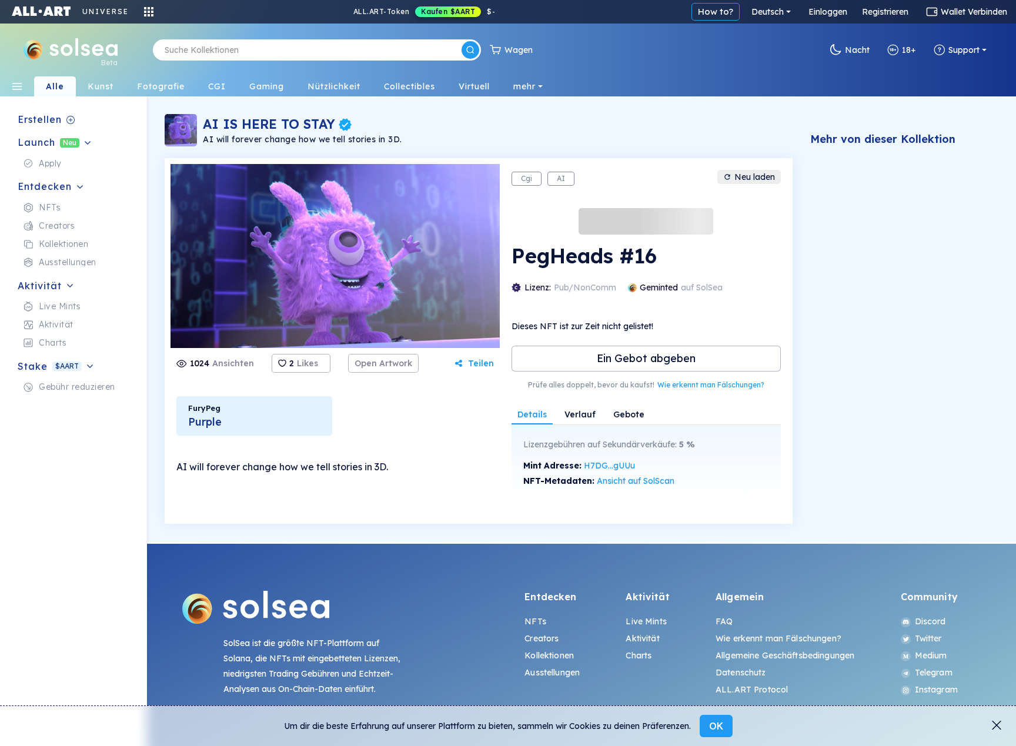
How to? (715, 11)
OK (716, 726)
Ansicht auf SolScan (635, 481)
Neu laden (754, 177)
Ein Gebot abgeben (646, 358)
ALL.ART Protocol (752, 689)
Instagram (936, 689)
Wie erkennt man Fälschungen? (710, 384)
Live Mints (646, 621)
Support (964, 50)
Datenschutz (741, 672)
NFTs (535, 621)
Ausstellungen (552, 672)
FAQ (724, 621)
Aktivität (642, 638)
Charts (638, 655)
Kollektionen (549, 655)
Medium (931, 655)
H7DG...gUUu (609, 465)
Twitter (928, 638)
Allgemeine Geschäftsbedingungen (785, 655)
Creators (541, 638)
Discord (930, 621)
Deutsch (767, 11)
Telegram (933, 672)
